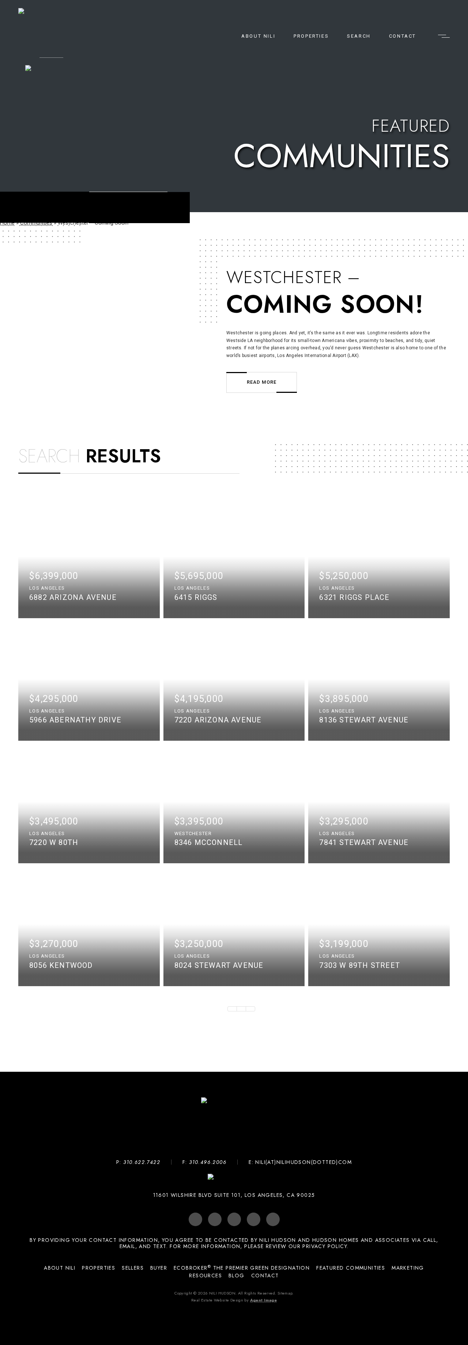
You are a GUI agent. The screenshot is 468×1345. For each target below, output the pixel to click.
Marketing (408, 1268)
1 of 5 (241, 1008)
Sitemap (285, 1293)
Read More (262, 382)
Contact (402, 36)
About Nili (258, 36)
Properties (311, 36)
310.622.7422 (141, 1162)
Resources (205, 1276)
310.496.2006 (207, 1162)
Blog (237, 1276)
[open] (444, 36)
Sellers (133, 1268)
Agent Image (263, 1300)
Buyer (158, 1268)
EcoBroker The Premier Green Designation (242, 1268)
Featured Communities (350, 1268)
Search (359, 36)
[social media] (195, 1219)
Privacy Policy (324, 1246)
